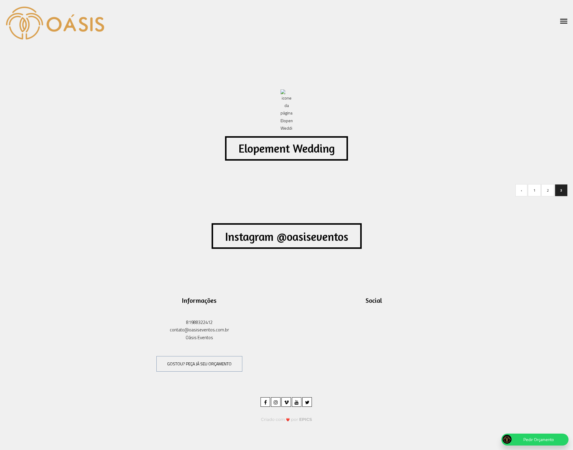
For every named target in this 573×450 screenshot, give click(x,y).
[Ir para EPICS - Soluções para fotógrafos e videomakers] (286, 419)
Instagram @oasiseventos (286, 236)
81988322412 (199, 322)
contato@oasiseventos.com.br (199, 329)
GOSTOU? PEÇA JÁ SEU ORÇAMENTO (199, 364)
